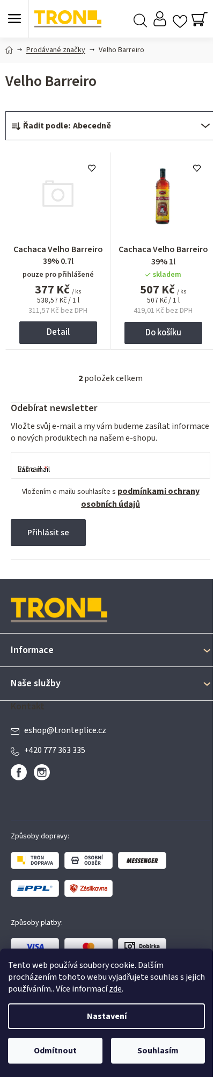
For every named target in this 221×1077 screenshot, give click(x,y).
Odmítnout (55, 1051)
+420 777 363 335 (54, 750)
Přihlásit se (48, 532)
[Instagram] (42, 772)
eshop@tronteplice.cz (65, 730)
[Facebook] (19, 772)
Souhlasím (158, 1051)
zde (115, 989)
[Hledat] (140, 19)
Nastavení (107, 1016)
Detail (58, 332)
